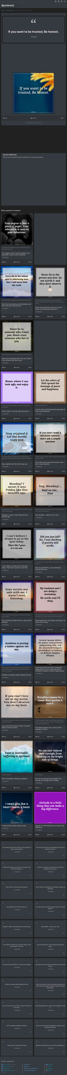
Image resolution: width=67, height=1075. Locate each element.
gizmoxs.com (9, 1066)
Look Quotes (5, 407)
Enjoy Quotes (20, 405)
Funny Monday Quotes (16, 509)
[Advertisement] (17, 58)
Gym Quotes (5, 562)
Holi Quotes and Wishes (41, 405)
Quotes (2, 10)
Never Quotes (58, 301)
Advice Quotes (39, 774)
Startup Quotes (13, 458)
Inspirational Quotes (15, 667)
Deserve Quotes (55, 300)
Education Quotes (7, 247)
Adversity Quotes (6, 774)
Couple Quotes (51, 616)
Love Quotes (5, 720)
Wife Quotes (59, 616)
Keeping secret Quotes (15, 614)
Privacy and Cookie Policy (31, 1068)
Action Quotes (9, 249)
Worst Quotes (19, 720)
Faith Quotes (38, 723)
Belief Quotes (45, 723)
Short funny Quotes (47, 562)
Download (34, 118)
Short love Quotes (50, 301)
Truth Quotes (21, 300)
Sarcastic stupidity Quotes (59, 456)
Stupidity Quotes (48, 456)
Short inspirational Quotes (12, 669)
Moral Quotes (23, 247)
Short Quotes (28, 300)
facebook (50, 1064)
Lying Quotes (14, 300)
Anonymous (34, 36)
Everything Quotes (40, 720)
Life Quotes (28, 458)
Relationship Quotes (40, 614)
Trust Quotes (14, 354)
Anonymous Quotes (10, 10)
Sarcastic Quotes (40, 456)
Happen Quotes (48, 720)
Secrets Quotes (5, 616)
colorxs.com (9, 1064)
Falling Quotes (56, 562)
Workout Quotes (20, 562)
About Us (26, 1066)
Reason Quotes (56, 720)
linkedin (49, 1066)
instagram (50, 1068)
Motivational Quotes (7, 456)
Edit (63, 118)
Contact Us (27, 1064)
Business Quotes (6, 458)
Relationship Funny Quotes (41, 616)
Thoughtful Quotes (59, 722)
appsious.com (6, 1068)
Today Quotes (27, 562)
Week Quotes (9, 511)
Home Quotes (13, 405)
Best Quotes (12, 720)
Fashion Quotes (21, 458)
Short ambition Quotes (24, 669)
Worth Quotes (47, 300)
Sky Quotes (23, 667)
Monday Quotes (6, 509)
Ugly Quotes (27, 405)
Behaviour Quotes (15, 247)
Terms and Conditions (29, 1070)
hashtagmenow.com (10, 1071)
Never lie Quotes (6, 300)
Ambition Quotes (16, 456)
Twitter (49, 1070)
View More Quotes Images (34, 122)
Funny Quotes (6, 405)
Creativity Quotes (25, 456)
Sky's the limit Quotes (7, 671)
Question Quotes (39, 458)
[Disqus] (33, 182)
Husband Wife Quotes (51, 614)
